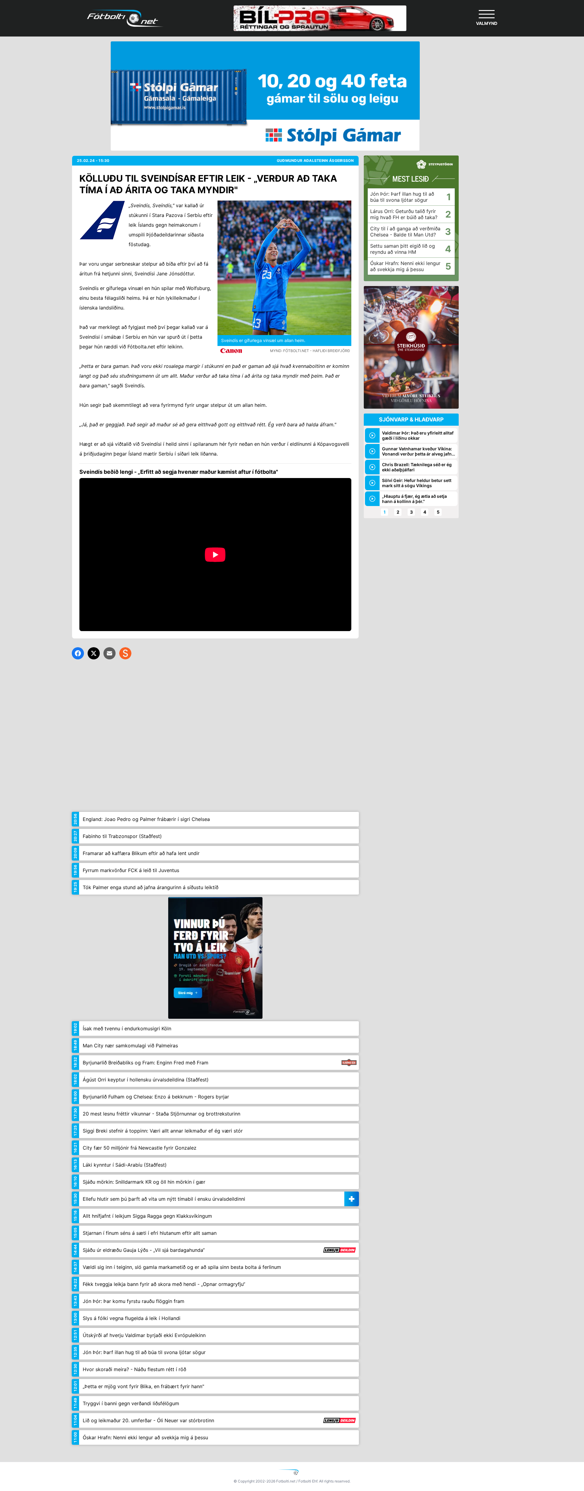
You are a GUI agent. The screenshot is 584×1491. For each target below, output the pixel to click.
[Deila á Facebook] (78, 653)
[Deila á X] (94, 653)
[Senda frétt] (109, 653)
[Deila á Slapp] (125, 653)
